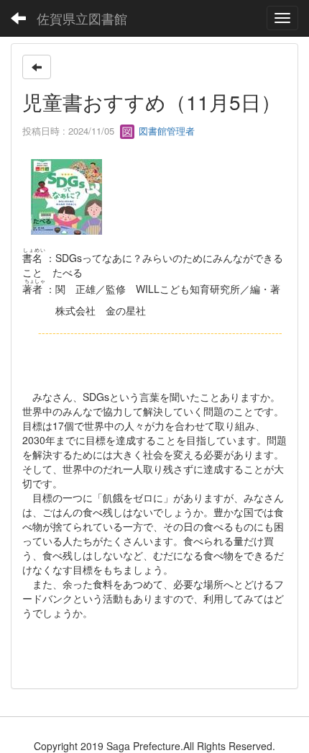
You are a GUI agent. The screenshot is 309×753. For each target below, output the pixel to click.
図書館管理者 (165, 130)
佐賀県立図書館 (82, 18)
